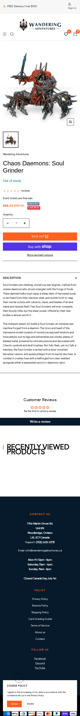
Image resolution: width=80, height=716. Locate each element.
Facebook (40, 658)
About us (40, 632)
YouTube (40, 668)
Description (12, 278)
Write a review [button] (40, 421)
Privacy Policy (40, 599)
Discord (40, 663)
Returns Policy (40, 606)
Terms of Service (40, 625)
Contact (40, 639)
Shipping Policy (40, 612)
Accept (14, 704)
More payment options (40, 255)
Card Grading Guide (40, 619)
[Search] (12, 34)
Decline (30, 704)
